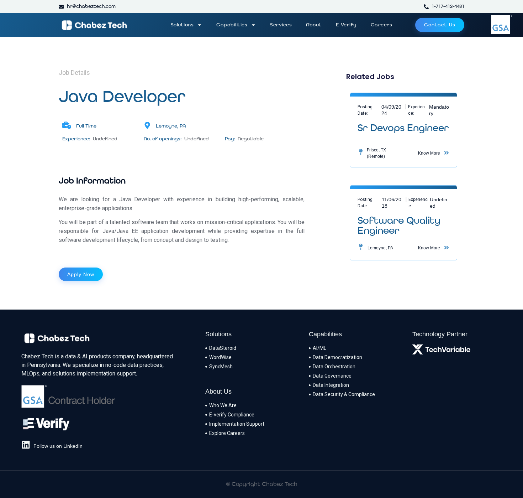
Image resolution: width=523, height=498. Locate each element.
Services (281, 24)
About (314, 24)
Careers (381, 24)
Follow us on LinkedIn (58, 446)
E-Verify (346, 24)
